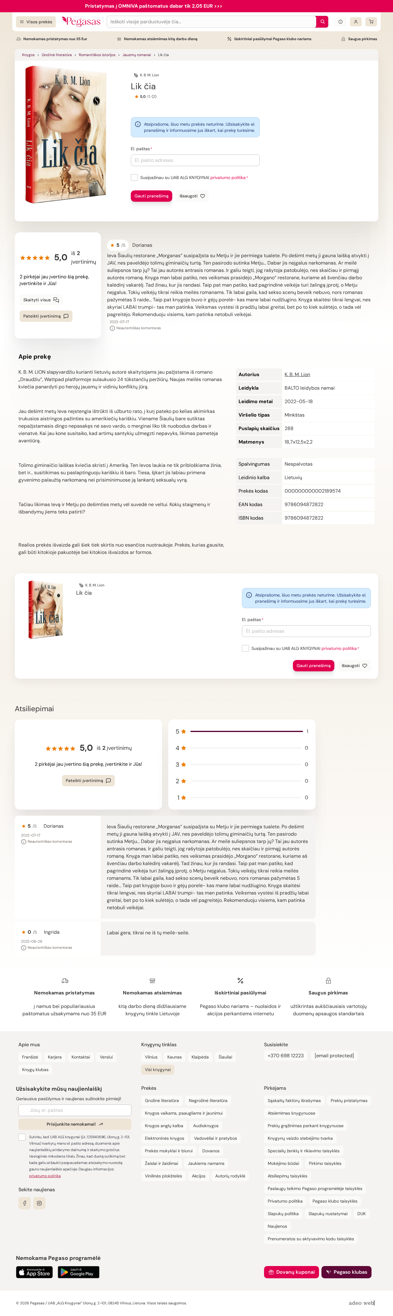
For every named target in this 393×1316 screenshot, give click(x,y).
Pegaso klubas (350, 1272)
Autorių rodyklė (230, 1176)
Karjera (55, 1057)
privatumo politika (228, 177)
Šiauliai (225, 1057)
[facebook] (24, 1203)
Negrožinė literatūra (208, 1100)
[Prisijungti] (356, 21)
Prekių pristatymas (349, 1100)
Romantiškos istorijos (97, 54)
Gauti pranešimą (151, 196)
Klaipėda (200, 1057)
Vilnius (151, 1057)
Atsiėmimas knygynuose (291, 1113)
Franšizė (30, 1057)
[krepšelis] (371, 21)
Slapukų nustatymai (328, 1213)
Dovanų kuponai (295, 1272)
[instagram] (39, 1203)
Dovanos (211, 1151)
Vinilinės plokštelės (163, 1176)
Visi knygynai (158, 1069)
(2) (154, 96)
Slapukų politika (283, 1213)
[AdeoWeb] (362, 1303)
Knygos (28, 54)
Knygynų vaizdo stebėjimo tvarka (300, 1138)
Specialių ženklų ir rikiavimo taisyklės (304, 1151)
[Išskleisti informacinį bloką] (340, 21)
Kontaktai (81, 1057)
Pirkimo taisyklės (325, 1163)
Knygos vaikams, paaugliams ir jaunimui (184, 1113)
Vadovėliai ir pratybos (215, 1138)
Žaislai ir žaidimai (161, 1163)
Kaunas (174, 1057)
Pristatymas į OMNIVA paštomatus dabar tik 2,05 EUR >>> (153, 6)
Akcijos (198, 1176)
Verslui (106, 1057)
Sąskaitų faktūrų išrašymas (294, 1100)
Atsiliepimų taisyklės (287, 1176)
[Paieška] (321, 22)
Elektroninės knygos (164, 1138)
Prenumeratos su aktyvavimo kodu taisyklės (311, 1239)
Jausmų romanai (137, 54)
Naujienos (277, 1226)
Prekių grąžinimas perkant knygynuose (306, 1125)
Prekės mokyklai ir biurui (169, 1151)
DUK (361, 1213)
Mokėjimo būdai (283, 1163)
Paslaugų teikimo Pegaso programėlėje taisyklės (315, 1188)
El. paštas (140, 148)
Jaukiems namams (206, 1163)
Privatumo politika (285, 1201)
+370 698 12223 (286, 1055)
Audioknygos (206, 1125)
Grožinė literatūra (57, 54)
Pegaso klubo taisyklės (335, 1201)
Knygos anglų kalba (164, 1125)
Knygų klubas (35, 1069)
